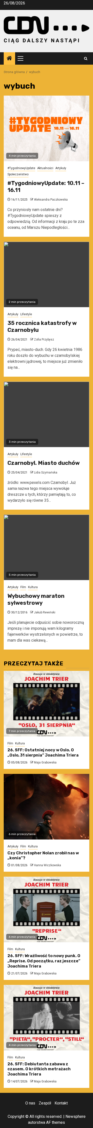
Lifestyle (26, 314)
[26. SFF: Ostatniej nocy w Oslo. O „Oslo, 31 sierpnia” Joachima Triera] (46, 703)
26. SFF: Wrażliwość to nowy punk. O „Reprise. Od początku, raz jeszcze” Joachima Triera (43, 961)
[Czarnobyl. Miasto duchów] (46, 414)
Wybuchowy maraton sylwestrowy (35, 599)
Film (23, 587)
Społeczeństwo (18, 174)
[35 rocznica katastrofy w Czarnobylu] (46, 274)
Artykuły (60, 168)
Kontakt (61, 1103)
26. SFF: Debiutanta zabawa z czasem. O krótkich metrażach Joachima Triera (39, 1069)
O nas (30, 1103)
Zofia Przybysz (44, 339)
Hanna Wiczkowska (47, 865)
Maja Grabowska (45, 762)
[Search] (86, 58)
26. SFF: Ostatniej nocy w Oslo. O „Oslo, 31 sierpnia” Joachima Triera (43, 753)
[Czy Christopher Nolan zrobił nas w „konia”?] (46, 806)
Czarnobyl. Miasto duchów (43, 463)
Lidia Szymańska (45, 472)
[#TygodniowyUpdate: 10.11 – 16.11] (46, 128)
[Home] (9, 58)
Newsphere (75, 1116)
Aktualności (45, 168)
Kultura (33, 587)
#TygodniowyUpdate (21, 168)
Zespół (45, 1103)
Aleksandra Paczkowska (51, 199)
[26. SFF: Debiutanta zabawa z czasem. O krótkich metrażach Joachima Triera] (46, 1017)
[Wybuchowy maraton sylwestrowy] (46, 547)
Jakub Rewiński (44, 612)
